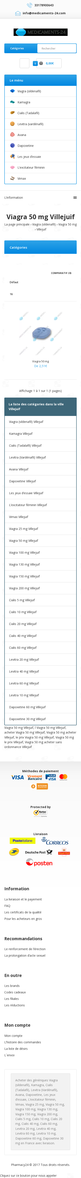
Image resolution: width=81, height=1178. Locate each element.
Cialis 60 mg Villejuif (23, 648)
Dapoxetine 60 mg (28, 1138)
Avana (19, 1095)
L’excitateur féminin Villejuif (28, 505)
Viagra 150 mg (25, 1114)
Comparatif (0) (61, 273)
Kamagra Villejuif (20, 434)
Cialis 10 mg (40, 1119)
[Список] (17, 272)
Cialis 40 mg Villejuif (23, 636)
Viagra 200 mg (47, 1114)
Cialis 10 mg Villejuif (23, 612)
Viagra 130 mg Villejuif (24, 564)
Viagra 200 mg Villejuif (24, 588)
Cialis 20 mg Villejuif (23, 624)
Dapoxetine (34, 1095)
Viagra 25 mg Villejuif (23, 529)
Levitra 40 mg (46, 1129)
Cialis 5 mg (22, 1119)
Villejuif (41, 229)
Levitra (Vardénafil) (44, 1090)
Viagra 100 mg (25, 1109)
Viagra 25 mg (34, 1104)
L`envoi (9, 1055)
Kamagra (37, 1085)
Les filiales (11, 999)
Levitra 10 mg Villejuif (24, 695)
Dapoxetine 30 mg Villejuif (27, 719)
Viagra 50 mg (67, 224)
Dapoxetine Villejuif (22, 481)
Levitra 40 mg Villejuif (24, 671)
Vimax (19, 1104)
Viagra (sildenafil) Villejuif (26, 422)
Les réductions (14, 1005)
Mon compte (13, 1036)
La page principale (17, 224)
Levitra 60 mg (25, 1133)
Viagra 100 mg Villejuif (24, 552)
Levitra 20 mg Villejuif (24, 659)
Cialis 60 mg (48, 1124)
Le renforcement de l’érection (25, 949)
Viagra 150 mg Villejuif (24, 576)
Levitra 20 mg (25, 1129)
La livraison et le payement (23, 899)
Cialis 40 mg (30, 1124)
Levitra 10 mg (46, 1133)
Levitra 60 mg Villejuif (24, 683)
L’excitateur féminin (41, 1099)
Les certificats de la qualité (22, 912)
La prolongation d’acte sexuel (24, 955)
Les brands (12, 986)
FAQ (7, 906)
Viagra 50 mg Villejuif (23, 541)
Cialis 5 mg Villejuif (22, 600)
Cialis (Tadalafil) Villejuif (25, 445)
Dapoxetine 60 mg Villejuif (27, 707)
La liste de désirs (16, 1049)
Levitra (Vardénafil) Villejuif (27, 457)
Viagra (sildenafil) (44, 224)
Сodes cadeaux (15, 992)
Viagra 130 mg (47, 1109)
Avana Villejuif (18, 469)
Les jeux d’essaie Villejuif (26, 493)
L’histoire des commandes (22, 1042)
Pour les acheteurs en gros (23, 919)
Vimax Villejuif (18, 517)
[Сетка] (11, 272)
